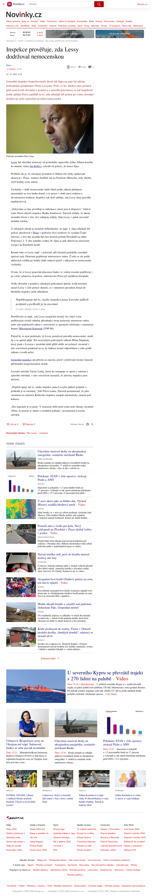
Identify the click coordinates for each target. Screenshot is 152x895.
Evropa (41, 612)
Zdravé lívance (84, 837)
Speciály (95, 26)
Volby (42, 21)
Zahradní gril (122, 865)
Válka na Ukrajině (67, 21)
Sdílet (83, 66)
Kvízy (86, 26)
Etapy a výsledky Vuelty (41, 833)
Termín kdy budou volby (17, 841)
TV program (114, 26)
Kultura (99, 21)
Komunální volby (14, 850)
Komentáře (82, 21)
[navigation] (3, 4)
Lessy (14, 162)
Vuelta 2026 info (37, 829)
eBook (73, 66)
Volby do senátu (13, 846)
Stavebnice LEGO (58, 870)
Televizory (119, 870)
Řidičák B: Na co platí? (134, 841)
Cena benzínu (94, 860)
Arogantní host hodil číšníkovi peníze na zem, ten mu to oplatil (65, 581)
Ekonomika (109, 21)
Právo (8, 65)
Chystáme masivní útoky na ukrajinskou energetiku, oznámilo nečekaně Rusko (62, 453)
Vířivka (134, 865)
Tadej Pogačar (36, 841)
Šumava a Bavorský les (111, 837)
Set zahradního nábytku (102, 865)
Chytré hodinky (133, 870)
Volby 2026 (11, 829)
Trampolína (60, 865)
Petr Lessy (32, 433)
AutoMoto (25, 26)
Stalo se (25, 21)
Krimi (91, 21)
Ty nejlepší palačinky (86, 829)
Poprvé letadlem (108, 833)
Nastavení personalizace (133, 886)
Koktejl (129, 21)
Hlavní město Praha (46, 537)
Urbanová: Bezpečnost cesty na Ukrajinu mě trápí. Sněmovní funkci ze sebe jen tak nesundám (25, 744)
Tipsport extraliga (61, 837)
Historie (52, 26)
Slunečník (72, 865)
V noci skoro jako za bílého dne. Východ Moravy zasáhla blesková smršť (62, 502)
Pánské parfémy (75, 875)
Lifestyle (120, 21)
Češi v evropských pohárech (116, 860)
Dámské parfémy (77, 870)
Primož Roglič (36, 846)
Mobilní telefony (40, 870)
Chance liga (58, 829)
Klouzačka (84, 865)
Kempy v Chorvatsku (110, 829)
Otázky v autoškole (133, 846)
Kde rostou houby (77, 860)
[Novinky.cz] (24, 15)
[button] (50, 129)
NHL (55, 850)
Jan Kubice (36, 166)
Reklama (31, 886)
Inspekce (44, 433)
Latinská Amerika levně (111, 846)
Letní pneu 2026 (131, 829)
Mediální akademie (63, 886)
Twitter (22, 886)
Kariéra (41, 886)
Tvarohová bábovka (86, 841)
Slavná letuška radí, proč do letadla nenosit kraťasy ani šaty (64, 556)
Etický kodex (80, 886)
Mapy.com (42, 860)
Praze (36, 232)
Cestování (43, 26)
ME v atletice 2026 (62, 841)
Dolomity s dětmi (108, 850)
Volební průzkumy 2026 (17, 833)
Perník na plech (84, 850)
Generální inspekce (21, 359)
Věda (33, 26)
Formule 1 (58, 846)
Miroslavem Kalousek (30, 328)
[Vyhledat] (99, 4)
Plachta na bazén (44, 865)
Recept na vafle (84, 846)
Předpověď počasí (57, 860)
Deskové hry (106, 870)
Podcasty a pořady (67, 26)
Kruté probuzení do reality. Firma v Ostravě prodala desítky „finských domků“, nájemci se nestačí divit (65, 632)
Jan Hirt (33, 837)
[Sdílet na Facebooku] (87, 424)
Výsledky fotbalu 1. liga (64, 833)
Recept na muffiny (85, 833)
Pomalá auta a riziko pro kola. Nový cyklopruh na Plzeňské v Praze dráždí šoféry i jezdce (65, 529)
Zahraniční (52, 21)
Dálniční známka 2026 (134, 833)
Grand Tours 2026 (38, 850)
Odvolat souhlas (112, 886)
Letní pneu (93, 870)
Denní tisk (126, 26)
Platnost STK (130, 850)
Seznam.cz (142, 4)
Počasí (104, 26)
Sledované (138, 26)
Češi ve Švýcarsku (109, 841)
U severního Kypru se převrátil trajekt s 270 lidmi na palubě (105, 675)
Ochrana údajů (95, 886)
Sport (80, 26)
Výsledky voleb (13, 837)
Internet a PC (12, 26)
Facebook (11, 886)
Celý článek (111, 693)
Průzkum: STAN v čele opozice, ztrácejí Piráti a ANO (62, 478)
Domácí (34, 21)
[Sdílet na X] (92, 424)
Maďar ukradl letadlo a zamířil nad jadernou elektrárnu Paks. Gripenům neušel (64, 605)
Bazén (31, 865)
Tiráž (49, 886)
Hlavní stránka (13, 21)
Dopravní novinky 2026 (135, 837)
